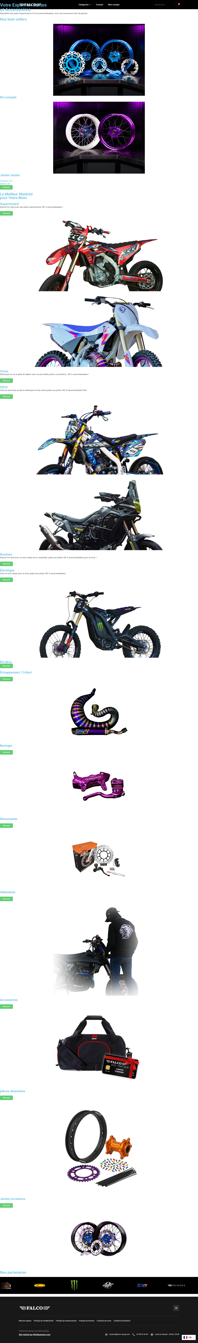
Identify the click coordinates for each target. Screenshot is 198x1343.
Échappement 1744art (16, 672)
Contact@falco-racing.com (119, 1334)
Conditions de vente (104, 1321)
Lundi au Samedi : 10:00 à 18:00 (167, 1334)
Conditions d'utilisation (122, 1321)
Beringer (6, 746)
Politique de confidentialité (44, 1321)
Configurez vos (6, 181)
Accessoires (9, 1000)
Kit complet (8, 97)
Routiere (6, 554)
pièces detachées (12, 1091)
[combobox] (163, 5)
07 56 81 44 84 (142, 1334)
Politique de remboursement (66, 1321)
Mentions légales (25, 1321)
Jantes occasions (12, 1199)
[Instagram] (176, 1308)
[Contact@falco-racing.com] (106, 1334)
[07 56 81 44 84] (133, 1334)
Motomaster (9, 819)
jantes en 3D (5, 184)
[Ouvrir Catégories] (90, 4)
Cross (4, 371)
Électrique (7, 570)
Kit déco (6, 662)
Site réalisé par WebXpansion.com (34, 1334)
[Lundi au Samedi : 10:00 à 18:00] (152, 1334)
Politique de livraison (86, 1321)
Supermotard (9, 204)
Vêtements (7, 892)
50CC (4, 387)
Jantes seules (10, 175)
